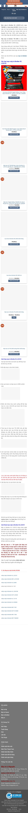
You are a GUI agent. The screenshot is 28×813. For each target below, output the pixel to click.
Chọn (14, 317)
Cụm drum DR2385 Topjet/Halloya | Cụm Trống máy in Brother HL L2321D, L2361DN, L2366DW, (14, 93)
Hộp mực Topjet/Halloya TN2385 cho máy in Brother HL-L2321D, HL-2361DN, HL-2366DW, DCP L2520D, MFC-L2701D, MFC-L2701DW (14, 203)
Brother (13, 9)
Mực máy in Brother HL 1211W (9, 598)
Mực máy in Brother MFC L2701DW (10, 579)
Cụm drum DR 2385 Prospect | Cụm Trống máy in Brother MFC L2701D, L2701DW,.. (14, 129)
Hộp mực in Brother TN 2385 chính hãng (14, 312)
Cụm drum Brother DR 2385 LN (14, 275)
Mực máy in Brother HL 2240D (9, 582)
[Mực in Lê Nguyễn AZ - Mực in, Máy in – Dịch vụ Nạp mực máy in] (15, 6)
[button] (2, 6)
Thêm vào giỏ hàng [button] (14, 97)
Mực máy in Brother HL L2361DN (10, 591)
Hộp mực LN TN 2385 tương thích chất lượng (14, 348)
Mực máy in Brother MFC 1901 (9, 607)
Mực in (8, 9)
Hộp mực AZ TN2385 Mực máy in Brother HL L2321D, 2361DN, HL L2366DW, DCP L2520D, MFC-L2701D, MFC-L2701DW (14, 167)
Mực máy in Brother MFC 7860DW (10, 618)
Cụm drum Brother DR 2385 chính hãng (14, 238)
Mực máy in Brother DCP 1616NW (10, 611)
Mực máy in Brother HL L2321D (9, 575)
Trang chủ (3, 9)
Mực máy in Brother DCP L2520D (10, 595)
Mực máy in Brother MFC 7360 (9, 614)
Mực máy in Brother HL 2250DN (9, 602)
